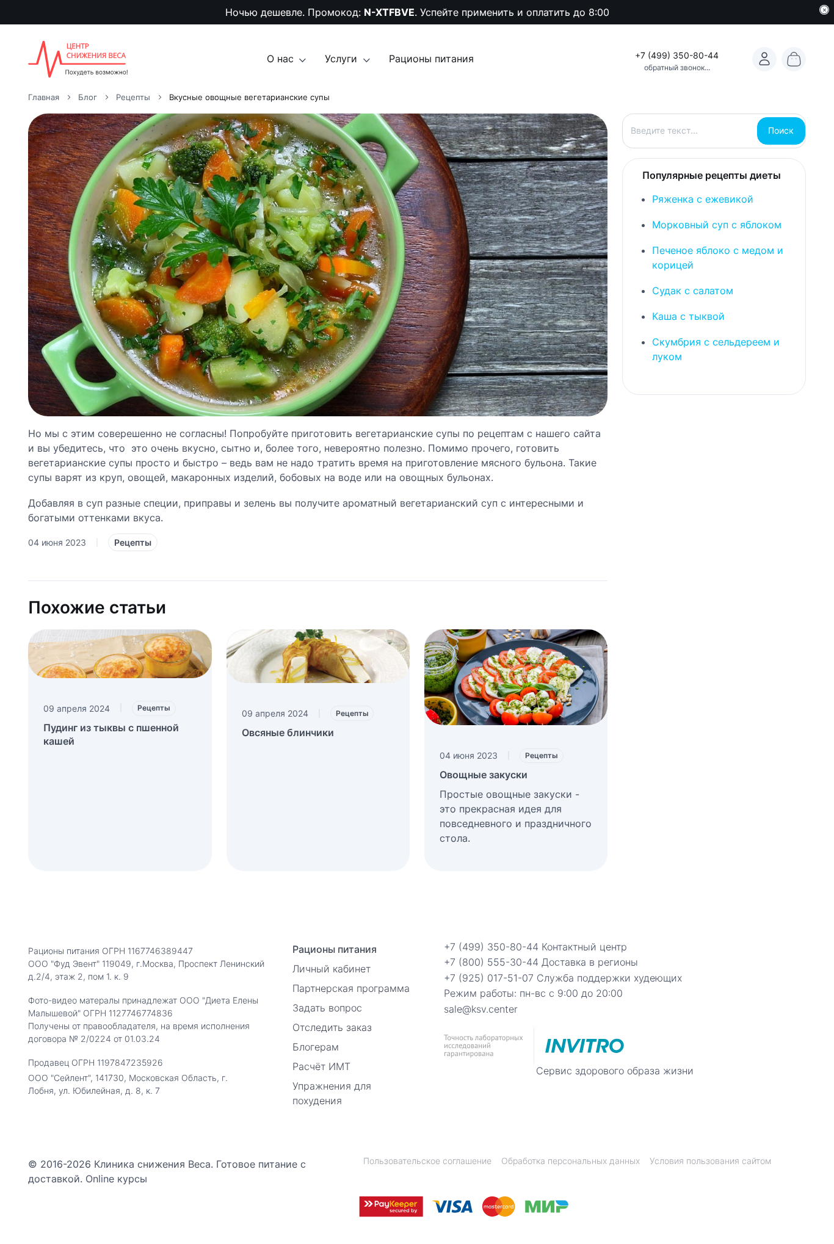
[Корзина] (793, 59)
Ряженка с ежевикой (702, 199)
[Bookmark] (764, 59)
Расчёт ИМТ (321, 1066)
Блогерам (315, 1047)
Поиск (781, 130)
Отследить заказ (332, 1027)
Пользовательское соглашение (427, 1160)
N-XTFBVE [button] (389, 12)
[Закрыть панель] (824, 10)
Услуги (341, 58)
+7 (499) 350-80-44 (677, 55)
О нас (280, 58)
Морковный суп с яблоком (716, 225)
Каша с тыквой (688, 316)
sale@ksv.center (481, 1009)
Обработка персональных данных (570, 1160)
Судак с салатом (692, 290)
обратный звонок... (677, 67)
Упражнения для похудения (331, 1093)
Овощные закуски (484, 774)
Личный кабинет (331, 969)
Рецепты (132, 542)
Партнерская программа (351, 988)
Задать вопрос (327, 1008)
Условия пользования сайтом (710, 1160)
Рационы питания (431, 58)
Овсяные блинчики (288, 732)
